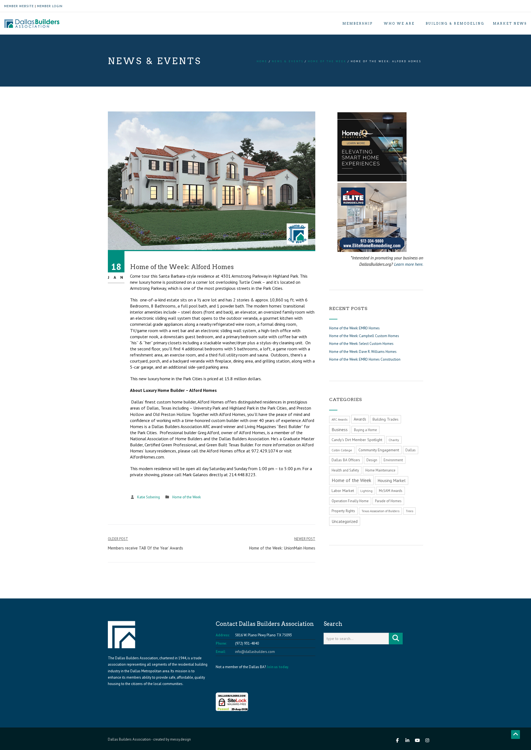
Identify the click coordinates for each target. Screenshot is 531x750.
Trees (409, 511)
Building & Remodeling (455, 23)
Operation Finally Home (350, 501)
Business (340, 429)
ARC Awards (339, 419)
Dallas (410, 450)
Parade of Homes (388, 501)
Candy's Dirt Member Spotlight (357, 439)
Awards (360, 419)
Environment (393, 460)
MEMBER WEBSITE (19, 6)
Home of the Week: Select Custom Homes (361, 343)
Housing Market (392, 480)
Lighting (366, 491)
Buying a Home (365, 430)
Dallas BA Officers (346, 460)
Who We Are (399, 23)
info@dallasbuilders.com (255, 651)
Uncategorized (345, 521)
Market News (510, 23)
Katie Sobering (148, 497)
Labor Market (343, 490)
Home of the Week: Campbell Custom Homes (364, 336)
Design (371, 460)
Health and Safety (345, 470)
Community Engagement (378, 449)
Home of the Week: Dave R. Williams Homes (363, 351)
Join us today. (278, 667)
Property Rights (343, 511)
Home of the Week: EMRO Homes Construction (364, 359)
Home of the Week (327, 61)
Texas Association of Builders (380, 511)
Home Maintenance (380, 470)
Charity (394, 440)
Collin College (342, 450)
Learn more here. (408, 264)
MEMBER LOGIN (50, 6)
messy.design (180, 739)
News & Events (287, 61)
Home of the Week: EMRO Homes (354, 328)
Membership (357, 23)
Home (262, 61)
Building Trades (386, 419)
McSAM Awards (390, 490)
